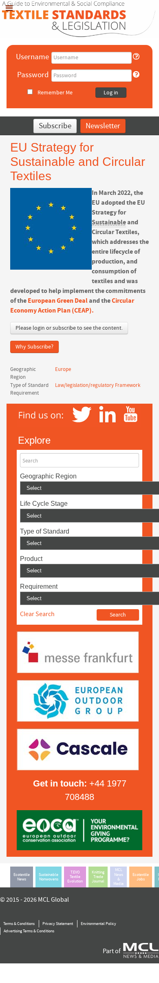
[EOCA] (79, 830)
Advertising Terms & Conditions (29, 931)
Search (30, 461)
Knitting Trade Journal (98, 877)
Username (32, 57)
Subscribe (55, 126)
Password (33, 75)
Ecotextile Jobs (140, 877)
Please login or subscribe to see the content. (69, 328)
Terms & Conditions (19, 924)
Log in (111, 92)
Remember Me (55, 92)
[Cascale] (78, 749)
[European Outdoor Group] (78, 701)
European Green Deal (58, 300)
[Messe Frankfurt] (78, 652)
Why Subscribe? (34, 347)
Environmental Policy (98, 924)
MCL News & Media (118, 876)
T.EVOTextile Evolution (75, 877)
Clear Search (37, 614)
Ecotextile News (21, 877)
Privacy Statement (57, 924)
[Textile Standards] (79, 19)
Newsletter (103, 126)
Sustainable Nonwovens (48, 877)
